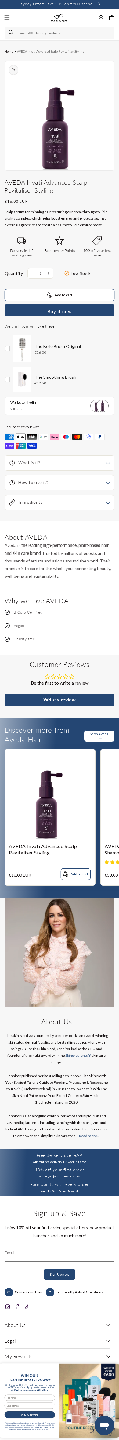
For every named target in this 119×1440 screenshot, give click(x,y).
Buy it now (59, 311)
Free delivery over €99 (59, 1155)
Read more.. (89, 1135)
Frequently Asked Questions (79, 1292)
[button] (111, 17)
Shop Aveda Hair (99, 736)
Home (9, 51)
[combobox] (59, 33)
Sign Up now (59, 1274)
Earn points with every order (59, 1184)
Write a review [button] (59, 699)
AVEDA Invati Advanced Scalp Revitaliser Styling (50, 51)
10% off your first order (59, 1169)
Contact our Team (29, 1292)
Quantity (14, 273)
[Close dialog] (113, 1368)
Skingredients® (78, 1055)
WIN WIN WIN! (30, 1414)
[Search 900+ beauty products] (11, 33)
